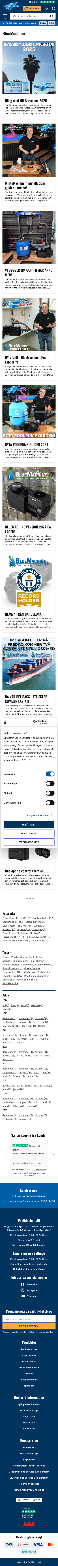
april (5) (38, 1055)
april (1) (34, 1038)
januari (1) (7, 1008)
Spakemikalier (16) (12, 921)
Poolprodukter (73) (34, 921)
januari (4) (18, 1089)
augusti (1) (25, 1021)
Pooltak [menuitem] (29, 1373)
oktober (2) (41, 1068)
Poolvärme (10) (10, 933)
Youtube (32, 1296)
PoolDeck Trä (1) (40, 940)
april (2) (25, 1005)
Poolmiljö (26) (23, 917)
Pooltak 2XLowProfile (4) (15, 940)
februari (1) (37, 1005)
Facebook (32, 1284)
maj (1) (24, 1038)
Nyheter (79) (23, 929)
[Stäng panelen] (53, 722)
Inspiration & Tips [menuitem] (29, 1410)
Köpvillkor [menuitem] (29, 1459)
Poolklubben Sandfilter (36, 975)
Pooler (6, 957)
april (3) (16, 1025)
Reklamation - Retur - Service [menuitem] (29, 1465)
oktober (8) (41, 1115)
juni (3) (28, 1055)
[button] (5, 15)
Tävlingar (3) (38, 929)
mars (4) (6, 1105)
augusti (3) (25, 1072)
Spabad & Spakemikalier (15, 960)
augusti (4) (8, 1085)
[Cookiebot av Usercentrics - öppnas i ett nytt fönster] (35, 722)
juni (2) (15, 1005)
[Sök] (52, 16)
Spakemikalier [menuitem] (29, 1379)
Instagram (31, 1290)
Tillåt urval (29, 833)
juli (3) (5, 1005)
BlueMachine (44, 971)
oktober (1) (41, 1018)
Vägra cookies (29, 842)
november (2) (26, 1018)
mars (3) (49, 1055)
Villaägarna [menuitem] (29, 1428)
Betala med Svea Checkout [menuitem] (29, 1489)
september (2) (9, 1072)
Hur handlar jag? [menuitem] (29, 1453)
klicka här (42, 1263)
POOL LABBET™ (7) (13, 936)
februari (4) (39, 1025)
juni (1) (36, 1102)
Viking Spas (8, 979)
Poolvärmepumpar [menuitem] (29, 1367)
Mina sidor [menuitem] (29, 1447)
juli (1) (36, 1021)
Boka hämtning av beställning (29, 1268)
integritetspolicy (46, 1332)
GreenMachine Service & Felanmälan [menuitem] (29, 1471)
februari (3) (8, 1042)
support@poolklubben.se (32, 1196)
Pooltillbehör (37, 960)
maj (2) (38, 1085)
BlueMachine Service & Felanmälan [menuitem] (29, 1477)
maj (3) (6, 1025)
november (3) (26, 1115)
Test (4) (24, 933)
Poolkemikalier (19, 957)
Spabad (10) (8, 929)
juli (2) (19, 1085)
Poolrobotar (35, 957)
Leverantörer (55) (11, 925)
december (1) (9, 1018)
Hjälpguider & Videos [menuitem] (29, 1404)
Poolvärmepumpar (12, 968)
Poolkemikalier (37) (43, 917)
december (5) (9, 1115)
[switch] (50, 783)
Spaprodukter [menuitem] (29, 1355)
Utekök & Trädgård (12, 975)
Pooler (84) (8, 917)
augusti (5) (25, 1118)
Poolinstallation (10, 964)
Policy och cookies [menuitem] (29, 1483)
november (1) (9, 1035)
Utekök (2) (35, 933)
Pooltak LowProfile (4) (37, 936)
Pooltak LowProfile (26, 979)
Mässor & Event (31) (34, 925)
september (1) (9, 1021)
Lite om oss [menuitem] (29, 1422)
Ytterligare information (36, 815)
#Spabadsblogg (43, 964)
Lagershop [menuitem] (29, 1416)
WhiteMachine (10, 983)
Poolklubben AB (11, 971)
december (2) (9, 1051)
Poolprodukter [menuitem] (29, 1349)
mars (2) (26, 1025)
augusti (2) (8, 1055)
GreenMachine (32, 968)
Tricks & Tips (28, 971)
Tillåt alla (29, 824)
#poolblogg (27, 964)
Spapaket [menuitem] (29, 1385)
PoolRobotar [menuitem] (29, 1361)
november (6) (26, 1068)
